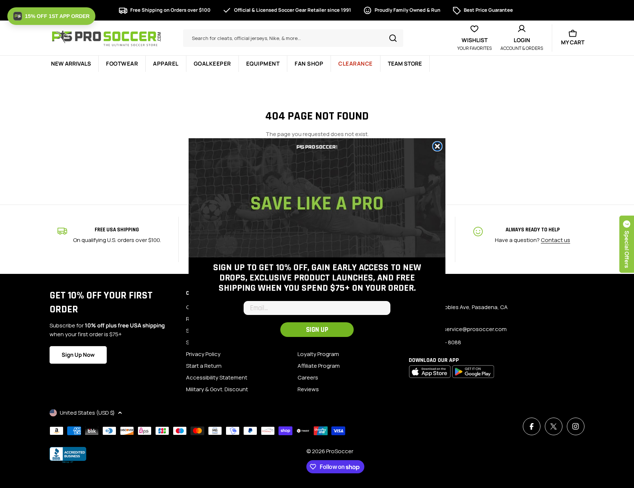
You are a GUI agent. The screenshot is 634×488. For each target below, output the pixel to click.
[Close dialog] (437, 146)
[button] (51, 16)
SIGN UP (317, 329)
